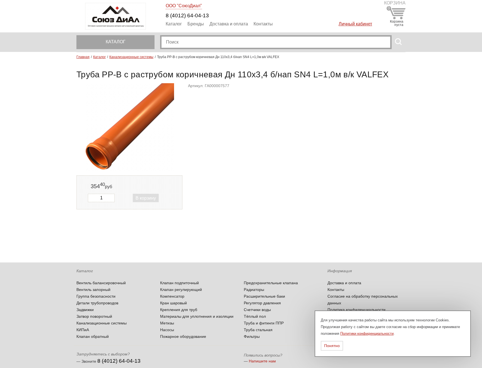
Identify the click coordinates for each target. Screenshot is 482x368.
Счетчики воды (257, 309)
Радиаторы (254, 289)
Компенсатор (172, 296)
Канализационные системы (131, 57)
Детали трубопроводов (97, 303)
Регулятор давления (262, 303)
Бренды (195, 23)
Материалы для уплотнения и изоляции (196, 316)
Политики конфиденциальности (367, 333)
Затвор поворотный (94, 316)
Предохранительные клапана (271, 283)
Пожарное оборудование (183, 336)
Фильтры (252, 336)
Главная (83, 57)
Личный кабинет (355, 23)
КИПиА (82, 330)
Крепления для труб (178, 309)
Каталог (174, 23)
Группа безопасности (95, 296)
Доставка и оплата (228, 23)
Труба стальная (258, 330)
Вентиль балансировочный (101, 283)
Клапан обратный (92, 336)
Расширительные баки (264, 296)
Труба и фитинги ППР (264, 323)
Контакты (263, 23)
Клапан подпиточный (179, 283)
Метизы (167, 323)
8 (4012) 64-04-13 (187, 15)
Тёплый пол (255, 316)
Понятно (332, 345)
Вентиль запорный (93, 289)
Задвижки (85, 309)
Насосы (167, 330)
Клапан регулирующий (181, 289)
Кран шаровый (173, 303)
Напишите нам (262, 361)
